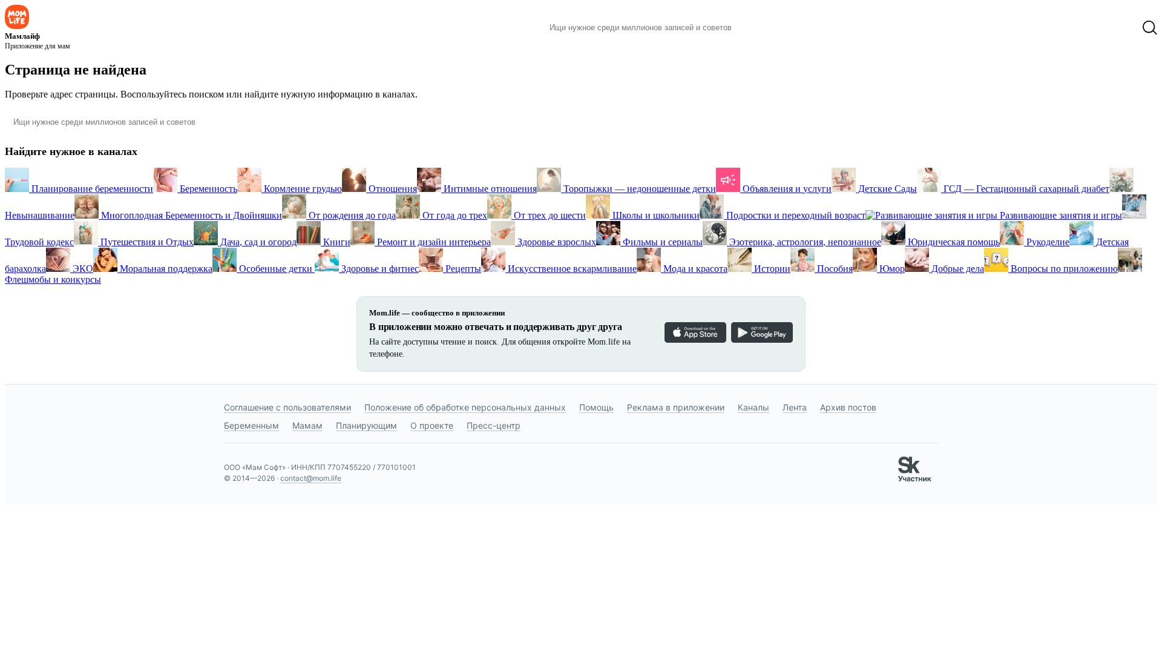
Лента (795, 407)
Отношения (391, 188)
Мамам (307, 425)
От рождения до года (351, 215)
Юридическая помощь (952, 242)
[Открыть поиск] (1150, 28)
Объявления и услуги (786, 188)
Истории (771, 268)
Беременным (251, 425)
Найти (759, 28)
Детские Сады (886, 188)
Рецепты (462, 268)
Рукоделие (1046, 242)
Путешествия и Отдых (146, 242)
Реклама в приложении (675, 407)
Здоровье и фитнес (379, 268)
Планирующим (366, 425)
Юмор (891, 268)
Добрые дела (956, 268)
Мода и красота (694, 268)
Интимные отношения (489, 188)
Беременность (207, 188)
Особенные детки (276, 268)
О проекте (431, 425)
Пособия (834, 268)
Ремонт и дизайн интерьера (433, 242)
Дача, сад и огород (257, 242)
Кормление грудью (301, 188)
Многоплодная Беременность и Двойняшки (190, 215)
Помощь (596, 407)
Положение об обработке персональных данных (465, 407)
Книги (335, 242)
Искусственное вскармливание (571, 268)
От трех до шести (548, 215)
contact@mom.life (310, 478)
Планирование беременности (91, 188)
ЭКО (81, 268)
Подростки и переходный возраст (794, 215)
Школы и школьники (655, 215)
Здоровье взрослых (555, 242)
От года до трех (453, 215)
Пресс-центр (493, 425)
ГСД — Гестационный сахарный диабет (1025, 188)
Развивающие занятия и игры (1059, 215)
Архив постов (848, 407)
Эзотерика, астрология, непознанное (804, 242)
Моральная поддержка (164, 268)
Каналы (753, 407)
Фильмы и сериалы (661, 242)
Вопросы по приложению (1063, 268)
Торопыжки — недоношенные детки (638, 188)
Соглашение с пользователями (287, 407)
